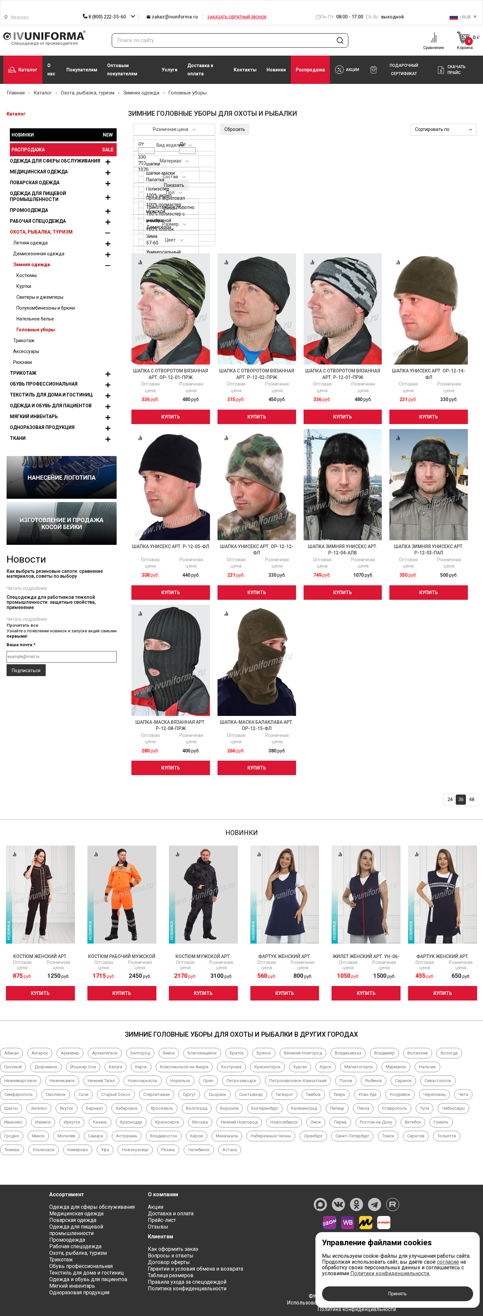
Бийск (169, 1052)
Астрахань (126, 1135)
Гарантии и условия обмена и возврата (195, 1269)
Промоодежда (29, 210)
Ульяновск (44, 1149)
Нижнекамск (62, 1080)
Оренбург (313, 1135)
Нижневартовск (20, 1080)
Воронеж (229, 1108)
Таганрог (284, 1094)
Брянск (264, 1052)
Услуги (169, 69)
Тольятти (446, 1135)
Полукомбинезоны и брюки (45, 308)
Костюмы (26, 275)
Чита (463, 1094)
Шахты (11, 1108)
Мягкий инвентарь (34, 416)
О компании (163, 1194)
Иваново (13, 1122)
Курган (300, 1066)
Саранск (403, 1080)
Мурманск (396, 1066)
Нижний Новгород (239, 1122)
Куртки (23, 286)
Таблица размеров (171, 1275)
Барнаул (94, 1108)
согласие (448, 1262)
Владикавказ (348, 1052)
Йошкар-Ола (83, 1066)
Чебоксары (453, 1108)
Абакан (11, 1052)
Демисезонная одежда (38, 253)
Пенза (363, 1108)
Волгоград (196, 1108)
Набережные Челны (271, 1135)
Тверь (339, 1094)
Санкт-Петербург (352, 1135)
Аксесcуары (26, 351)
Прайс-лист (162, 1220)
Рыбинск (373, 1080)
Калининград (304, 1108)
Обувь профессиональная (44, 384)
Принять (397, 1293)
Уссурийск (399, 1094)
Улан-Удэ (367, 1094)
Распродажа (310, 69)
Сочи (83, 1094)
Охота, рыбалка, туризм (41, 232)
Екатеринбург (264, 1108)
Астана (229, 1149)
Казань (100, 1122)
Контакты (245, 69)
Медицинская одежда (39, 171)
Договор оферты (169, 1262)
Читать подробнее (27, 588)
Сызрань (217, 1094)
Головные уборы (35, 329)
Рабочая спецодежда (38, 221)
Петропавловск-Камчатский (298, 1080)
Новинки (276, 69)
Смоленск (56, 1094)
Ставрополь (394, 1108)
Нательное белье (35, 318)
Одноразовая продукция (42, 427)
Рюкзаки (22, 362)
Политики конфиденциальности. (390, 1273)
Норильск (180, 1080)
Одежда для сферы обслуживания (55, 161)
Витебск (413, 1122)
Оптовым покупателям (122, 69)
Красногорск (267, 1066)
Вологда (449, 1052)
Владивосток (163, 1135)
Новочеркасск (142, 1080)
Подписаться (26, 670)
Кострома (231, 1066)
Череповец (434, 1094)
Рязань (168, 1149)
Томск (388, 1135)
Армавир (70, 1052)
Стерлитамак (156, 1094)
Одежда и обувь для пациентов (51, 405)
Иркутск (72, 1122)
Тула (424, 1108)
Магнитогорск (358, 1066)
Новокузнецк (135, 1149)
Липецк (337, 1108)
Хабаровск (127, 1108)
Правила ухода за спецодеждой (187, 1282)
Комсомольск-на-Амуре (184, 1066)
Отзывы (158, 1227)
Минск (38, 1135)
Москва (200, 1122)
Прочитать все (22, 625)
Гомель (441, 1122)
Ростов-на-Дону (376, 1122)
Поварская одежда (34, 182)
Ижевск (43, 1122)
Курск (326, 1066)
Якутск (66, 1108)
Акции (155, 1207)
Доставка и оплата (200, 69)
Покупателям (81, 69)
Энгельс (39, 1108)
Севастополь (438, 1080)
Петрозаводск (241, 1080)
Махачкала (227, 1135)
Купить (170, 416)
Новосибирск (284, 1122)
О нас (51, 69)
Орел (208, 1080)
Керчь (141, 1066)
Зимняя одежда (31, 264)
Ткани (18, 438)
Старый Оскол (115, 1094)
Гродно (11, 1135)
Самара (95, 1135)
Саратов (416, 1135)
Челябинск (199, 1149)
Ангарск (40, 1052)
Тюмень (12, 1149)
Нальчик (427, 1066)
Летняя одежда (30, 242)
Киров (196, 1135)
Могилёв (66, 1135)
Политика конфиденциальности (187, 1288)
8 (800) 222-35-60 (106, 16)
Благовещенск (202, 1052)
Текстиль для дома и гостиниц (51, 394)
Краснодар (131, 1122)
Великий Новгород (303, 1052)
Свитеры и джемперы (39, 297)
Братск (237, 1052)
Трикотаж (23, 340)
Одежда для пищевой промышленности (38, 196)
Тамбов (313, 1094)
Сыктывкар (251, 1094)
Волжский (417, 1052)
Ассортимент (66, 1194)
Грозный (13, 1066)
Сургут (189, 1094)
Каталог (27, 69)
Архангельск (105, 1052)
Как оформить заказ (173, 1249)
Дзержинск (46, 1066)
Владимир (384, 1052)
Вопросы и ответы (171, 1256)
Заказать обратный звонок (236, 17)
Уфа (105, 1149)
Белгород (140, 1052)
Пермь (340, 1122)
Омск (315, 1122)
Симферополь (18, 1094)
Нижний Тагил (101, 1080)
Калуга (115, 1066)
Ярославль (161, 1108)
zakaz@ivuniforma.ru (174, 16)
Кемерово (77, 1149)
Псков (345, 1080)
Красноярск (167, 1122)
